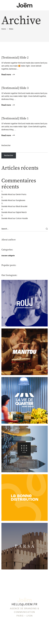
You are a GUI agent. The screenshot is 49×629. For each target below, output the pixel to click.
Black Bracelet (21, 206)
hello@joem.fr (25, 604)
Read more (6, 74)
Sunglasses (20, 200)
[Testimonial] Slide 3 (14, 88)
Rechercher (6, 145)
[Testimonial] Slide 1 (14, 118)
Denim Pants (21, 194)
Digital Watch (21, 212)
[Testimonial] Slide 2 (14, 58)
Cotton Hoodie (22, 218)
